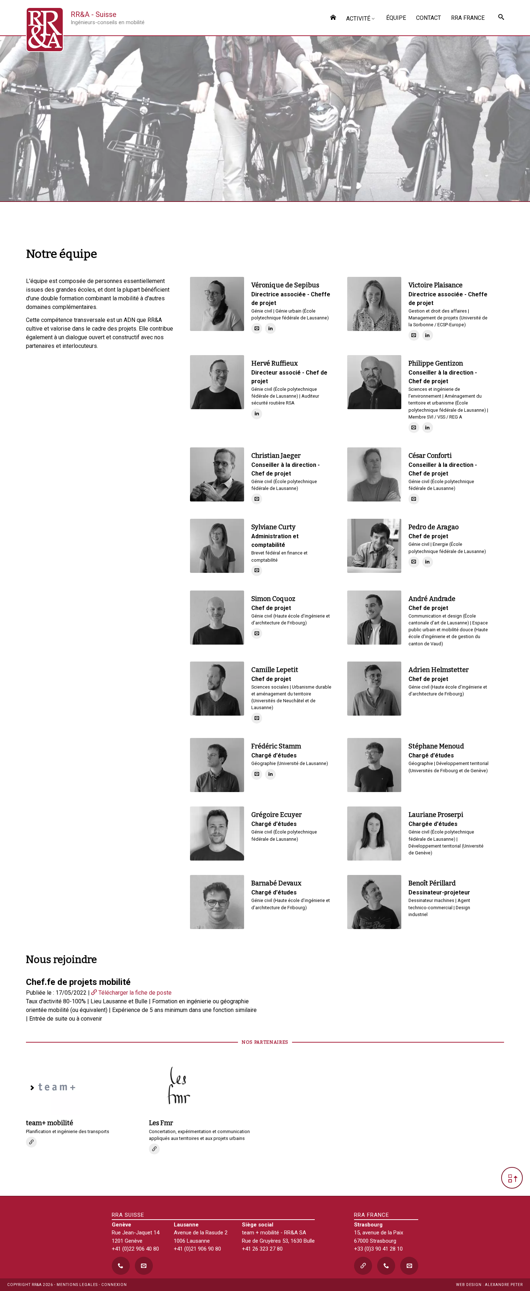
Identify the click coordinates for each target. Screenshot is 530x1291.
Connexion (114, 1285)
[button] (512, 1178)
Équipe (396, 17)
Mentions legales (77, 1285)
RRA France (468, 17)
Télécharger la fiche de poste (134, 992)
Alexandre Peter (504, 1285)
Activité (358, 18)
